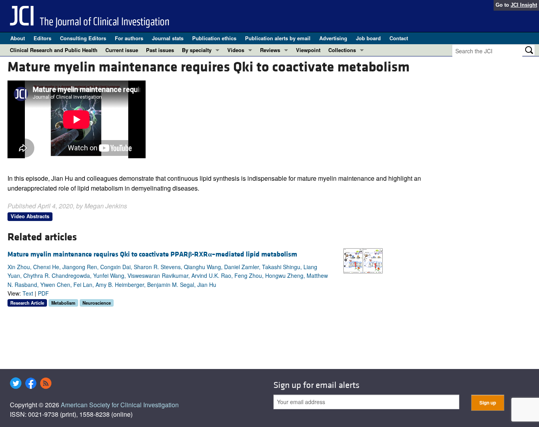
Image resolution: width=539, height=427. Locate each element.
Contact (398, 38)
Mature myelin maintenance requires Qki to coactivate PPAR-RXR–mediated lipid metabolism (152, 254)
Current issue (121, 50)
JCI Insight (524, 5)
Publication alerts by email (278, 38)
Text (27, 293)
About (17, 38)
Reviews (270, 50)
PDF (43, 293)
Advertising (333, 38)
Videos (235, 50)
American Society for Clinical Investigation (120, 404)
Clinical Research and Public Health (53, 50)
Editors (42, 38)
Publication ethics (214, 38)
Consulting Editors (83, 38)
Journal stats (167, 38)
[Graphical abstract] (363, 259)
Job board (368, 38)
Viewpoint (308, 50)
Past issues (160, 50)
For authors (129, 38)
